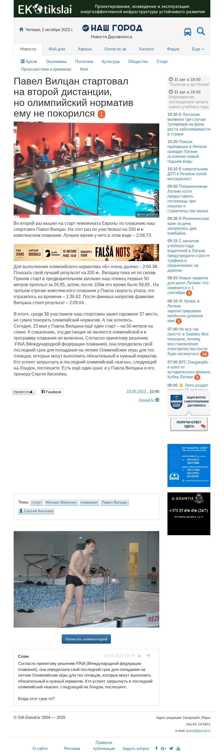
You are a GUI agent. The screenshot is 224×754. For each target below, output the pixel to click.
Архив (31, 61)
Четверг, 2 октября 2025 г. (49, 29)
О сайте (40, 748)
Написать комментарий (86, 639)
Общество (138, 61)
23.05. (136, 391)
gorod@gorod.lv (198, 731)
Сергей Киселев (38, 511)
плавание (89, 502)
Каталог (146, 49)
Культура (110, 61)
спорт (36, 502)
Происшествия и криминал (46, 69)
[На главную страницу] (21, 29)
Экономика (56, 61)
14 (204, 354)
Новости (28, 49)
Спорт (162, 61)
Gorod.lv (146, 400)
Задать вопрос (136, 748)
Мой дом (57, 49)
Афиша (85, 49)
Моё (84, 69)
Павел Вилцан (114, 502)
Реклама (72, 748)
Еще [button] (196, 49)
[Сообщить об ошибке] (157, 400)
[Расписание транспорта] (187, 33)
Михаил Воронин (61, 502)
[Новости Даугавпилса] (112, 27)
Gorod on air (115, 49)
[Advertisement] (86, 446)
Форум (173, 49)
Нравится (22, 392)
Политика (84, 61)
